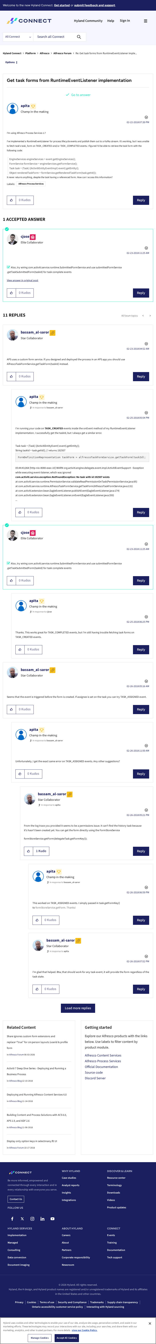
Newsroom (68, 1265)
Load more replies (78, 1008)
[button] (11, 200)
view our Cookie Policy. (84, 1330)
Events (111, 1235)
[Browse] (145, 21)
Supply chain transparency (122, 1302)
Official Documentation (101, 1066)
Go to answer (80, 95)
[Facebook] (12, 1218)
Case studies (69, 1178)
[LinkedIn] (42, 1218)
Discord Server (95, 1078)
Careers (66, 1235)
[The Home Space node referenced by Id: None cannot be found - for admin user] (149, 315)
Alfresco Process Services (31, 183)
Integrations (69, 1200)
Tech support (114, 1257)
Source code (94, 1072)
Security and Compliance (72, 1302)
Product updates (116, 1207)
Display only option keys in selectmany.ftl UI (32, 1141)
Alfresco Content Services (103, 1055)
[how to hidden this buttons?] (143, 315)
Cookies (31, 1302)
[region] (78, 1330)
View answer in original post (22, 280)
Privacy (19, 1302)
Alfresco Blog (15, 1081)
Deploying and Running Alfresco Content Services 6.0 (37, 1095)
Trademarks (97, 1302)
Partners (66, 1250)
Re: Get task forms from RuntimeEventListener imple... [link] (106, 53)
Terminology (114, 1185)
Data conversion (17, 1257)
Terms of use (47, 1302)
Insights (66, 1193)
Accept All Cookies (67, 1338)
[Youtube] (52, 1218)
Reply (141, 200)
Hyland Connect (12, 53)
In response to (48, 407)
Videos (111, 1200)
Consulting (14, 1250)
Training (112, 1243)
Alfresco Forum (62, 53)
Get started (62, 5)
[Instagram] (32, 1218)
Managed (13, 1243)
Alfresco (44, 53)
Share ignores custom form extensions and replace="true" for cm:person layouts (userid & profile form (37, 1042)
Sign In (125, 20)
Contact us (16, 1199)
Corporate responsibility (76, 1257)
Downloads (113, 1193)
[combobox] (59, 36)
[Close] (150, 1323)
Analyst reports (70, 1185)
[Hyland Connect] (29, 21)
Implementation (17, 1235)
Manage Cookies (40, 1338)
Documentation (116, 1250)
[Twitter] (22, 1218)
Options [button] (10, 62)
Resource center (116, 1178)
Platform (30, 53)
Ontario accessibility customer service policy (57, 1307)
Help (110, 20)
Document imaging (18, 1265)
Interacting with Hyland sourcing (105, 1307)
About (65, 1243)
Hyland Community (88, 20)
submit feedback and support (94, 5)
